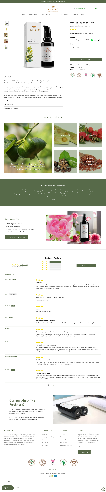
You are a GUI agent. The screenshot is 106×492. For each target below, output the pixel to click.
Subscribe (84, 452)
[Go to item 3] (6, 35)
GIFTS (54, 14)
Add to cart (86, 59)
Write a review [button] (86, 266)
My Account (45, 443)
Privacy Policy (63, 443)
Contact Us (44, 434)
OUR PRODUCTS (33, 14)
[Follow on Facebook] (5, 482)
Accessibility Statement (66, 445)
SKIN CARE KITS (45, 14)
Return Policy (45, 440)
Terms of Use (63, 440)
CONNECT (75, 14)
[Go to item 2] (6, 29)
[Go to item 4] (6, 41)
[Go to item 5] (6, 47)
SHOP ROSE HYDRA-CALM (17, 237)
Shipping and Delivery (48, 437)
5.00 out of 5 (23, 265)
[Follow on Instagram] (9, 482)
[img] (39, 280)
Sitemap (62, 437)
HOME (23, 14)
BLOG (82, 14)
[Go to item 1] (6, 23)
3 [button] (53, 385)
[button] (74, 29)
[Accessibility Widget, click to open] (103, 489)
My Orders (45, 445)
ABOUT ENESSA (64, 14)
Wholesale (62, 434)
